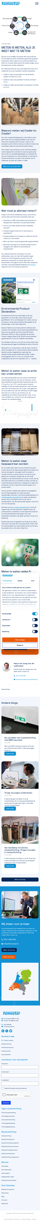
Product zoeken (8, 1040)
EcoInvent (32, 264)
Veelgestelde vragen (7, 1177)
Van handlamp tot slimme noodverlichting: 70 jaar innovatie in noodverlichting (19, 850)
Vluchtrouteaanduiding (8, 1112)
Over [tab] (32, 580)
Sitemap (34, 1219)
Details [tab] (20, 580)
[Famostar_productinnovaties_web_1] (20, 830)
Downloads (4, 1166)
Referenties (5, 1193)
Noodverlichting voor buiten (10, 1146)
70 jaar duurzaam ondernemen (18, 793)
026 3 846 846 (21, 676)
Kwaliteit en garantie (7, 1189)
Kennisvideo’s (5, 1173)
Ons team (4, 1200)
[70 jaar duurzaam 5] (20, 775)
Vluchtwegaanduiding (8, 1123)
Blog (2, 1196)
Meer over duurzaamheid (11, 166)
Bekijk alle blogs (20, 879)
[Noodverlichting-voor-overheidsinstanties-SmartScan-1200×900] (20, 720)
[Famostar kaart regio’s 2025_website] (20, 982)
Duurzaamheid (6, 1054)
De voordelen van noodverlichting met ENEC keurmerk (20, 738)
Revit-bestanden (6, 1169)
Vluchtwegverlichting (8, 1116)
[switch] (35, 619)
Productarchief (6, 1051)
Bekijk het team (8, 957)
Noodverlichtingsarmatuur (9, 1150)
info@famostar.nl (11, 944)
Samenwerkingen (26, 1219)
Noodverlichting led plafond (10, 1143)
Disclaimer (17, 1219)
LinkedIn (2, 1030)
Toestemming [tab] (7, 580)
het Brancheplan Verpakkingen (11, 497)
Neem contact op (9, 950)
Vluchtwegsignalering (8, 1127)
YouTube (10, 1030)
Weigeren (20, 645)
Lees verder (10, 753)
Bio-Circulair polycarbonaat (20, 507)
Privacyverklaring (8, 1219)
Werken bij (4, 1203)
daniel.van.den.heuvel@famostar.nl (27, 679)
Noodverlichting (6, 1044)
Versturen (6, 1103)
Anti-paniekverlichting (8, 1119)
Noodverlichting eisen (8, 1153)
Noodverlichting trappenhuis (10, 1157)
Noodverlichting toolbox (8, 1180)
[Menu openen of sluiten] (37, 3)
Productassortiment (7, 1047)
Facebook (6, 1030)
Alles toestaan (20, 640)
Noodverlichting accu (8, 1139)
